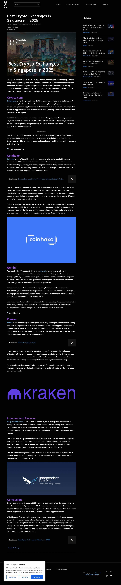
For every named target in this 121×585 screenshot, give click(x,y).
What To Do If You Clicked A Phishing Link (94, 83)
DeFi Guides (86, 32)
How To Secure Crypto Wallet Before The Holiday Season (93, 95)
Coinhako (10, 159)
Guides (85, 45)
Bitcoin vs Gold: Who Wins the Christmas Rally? (93, 62)
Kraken (9, 323)
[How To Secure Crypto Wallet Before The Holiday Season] (111, 94)
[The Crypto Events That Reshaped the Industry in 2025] (111, 39)
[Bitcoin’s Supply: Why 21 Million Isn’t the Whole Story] (111, 52)
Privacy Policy (94, 574)
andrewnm (12, 29)
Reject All (25, 577)
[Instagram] (111, 571)
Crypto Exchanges (12, 24)
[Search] (38, 4)
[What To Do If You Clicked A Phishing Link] (111, 83)
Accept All (37, 577)
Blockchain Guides (88, 76)
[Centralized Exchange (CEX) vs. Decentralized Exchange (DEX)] (111, 26)
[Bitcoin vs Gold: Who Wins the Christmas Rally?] (111, 62)
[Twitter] (107, 576)
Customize (12, 577)
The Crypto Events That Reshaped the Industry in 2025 (93, 40)
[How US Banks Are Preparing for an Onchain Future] (111, 73)
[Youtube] (111, 576)
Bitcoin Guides (87, 55)
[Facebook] (107, 571)
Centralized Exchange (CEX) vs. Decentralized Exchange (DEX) (93, 27)
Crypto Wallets (87, 100)
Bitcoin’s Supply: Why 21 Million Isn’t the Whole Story (94, 52)
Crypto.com (11, 101)
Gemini (43, 271)
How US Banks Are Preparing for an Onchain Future (94, 73)
